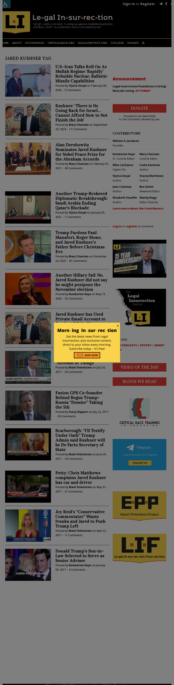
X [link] (118, 326)
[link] (87, 326)
